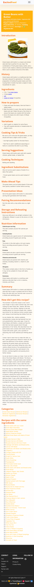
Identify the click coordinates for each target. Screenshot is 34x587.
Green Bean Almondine (13, 427)
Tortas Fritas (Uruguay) (13, 519)
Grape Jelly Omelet (11, 466)
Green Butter (10, 469)
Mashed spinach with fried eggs (15, 481)
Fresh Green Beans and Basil (14, 530)
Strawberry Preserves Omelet (14, 515)
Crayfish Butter (10, 454)
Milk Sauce (9, 483)
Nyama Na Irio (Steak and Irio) (15, 486)
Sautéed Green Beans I (12, 506)
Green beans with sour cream (14, 425)
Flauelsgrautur (10, 462)
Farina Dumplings (11, 460)
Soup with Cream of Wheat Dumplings (17, 534)
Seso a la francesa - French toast (16, 507)
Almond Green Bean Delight (14, 429)
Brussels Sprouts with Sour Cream (16, 443)
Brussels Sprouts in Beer (13, 439)
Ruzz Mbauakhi (10, 500)
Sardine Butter (10, 504)
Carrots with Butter (11, 446)
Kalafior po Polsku (11, 473)
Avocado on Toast (11, 540)
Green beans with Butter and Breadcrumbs (18, 467)
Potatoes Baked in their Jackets (15, 498)
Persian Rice (9, 490)
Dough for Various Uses (13, 456)
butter (10, 94)
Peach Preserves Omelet (13, 488)
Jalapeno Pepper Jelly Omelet (15, 471)
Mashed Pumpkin (11, 479)
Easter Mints (9, 458)
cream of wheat (8, 98)
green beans (14, 92)
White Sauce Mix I (11, 523)
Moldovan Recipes (21, 412)
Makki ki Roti (10, 477)
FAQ (2, 559)
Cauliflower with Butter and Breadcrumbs (18, 448)
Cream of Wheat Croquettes (14, 528)
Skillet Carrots (10, 509)
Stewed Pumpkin (11, 513)
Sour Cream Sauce (11, 511)
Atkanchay (9, 538)
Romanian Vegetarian (9, 415)
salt (5, 96)
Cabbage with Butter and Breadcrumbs (17, 445)
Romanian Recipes (21, 413)
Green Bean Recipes (9, 412)
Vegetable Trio (10, 521)
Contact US (4, 561)
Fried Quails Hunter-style (13, 464)
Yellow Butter (10, 527)
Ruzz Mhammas (10, 502)
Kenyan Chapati (10, 475)
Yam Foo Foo (10, 525)
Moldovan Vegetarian (9, 413)
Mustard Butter (10, 485)
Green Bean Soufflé (11, 532)
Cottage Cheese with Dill (13, 452)
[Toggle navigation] (29, 2)
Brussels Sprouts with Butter (14, 441)
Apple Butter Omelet (12, 431)
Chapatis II (9, 450)
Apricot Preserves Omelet (13, 433)
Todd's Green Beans (12, 517)
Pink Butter (9, 494)
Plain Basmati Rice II (12, 496)
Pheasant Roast (10, 492)
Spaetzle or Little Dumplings (14, 536)
